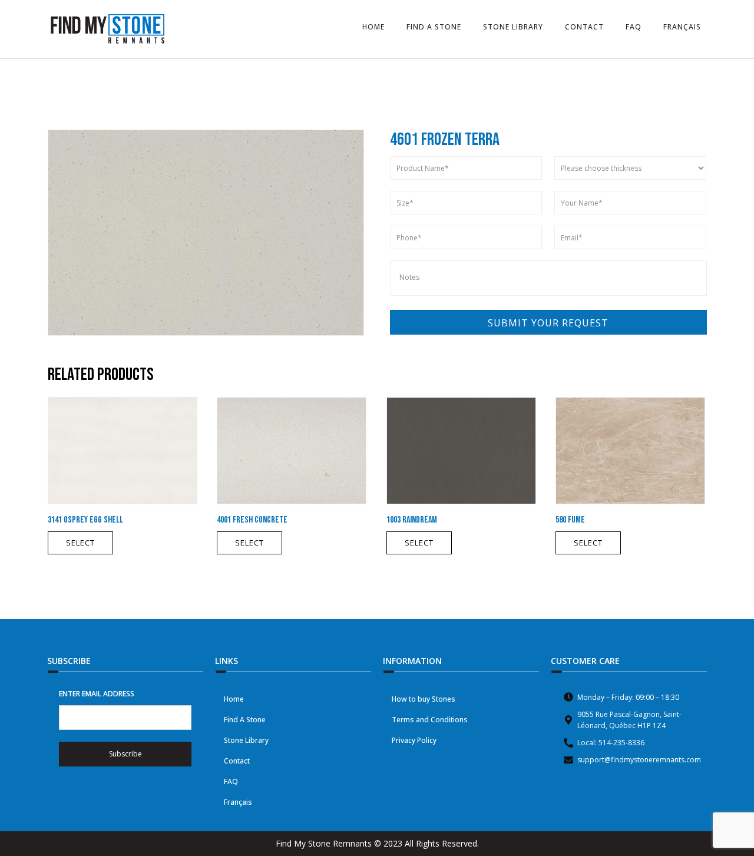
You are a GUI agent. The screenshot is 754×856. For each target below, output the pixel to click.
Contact (237, 761)
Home (234, 699)
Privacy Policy (414, 740)
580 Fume (570, 520)
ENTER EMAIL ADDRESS (96, 694)
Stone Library (246, 740)
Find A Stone (245, 720)
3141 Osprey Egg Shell (85, 520)
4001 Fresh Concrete (252, 520)
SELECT (80, 542)
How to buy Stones (423, 699)
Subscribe (125, 754)
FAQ (231, 781)
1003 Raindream (411, 520)
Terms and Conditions (430, 720)
